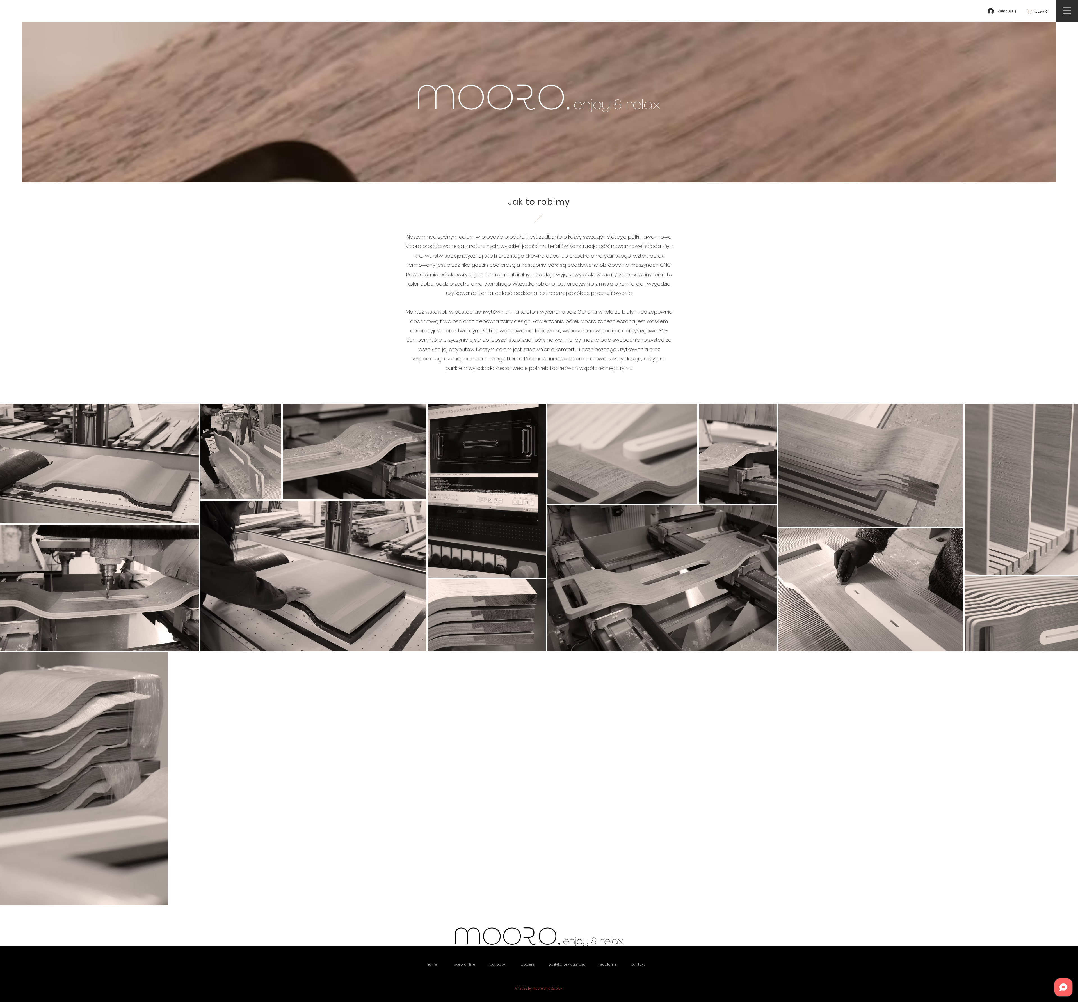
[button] (1038, 11)
